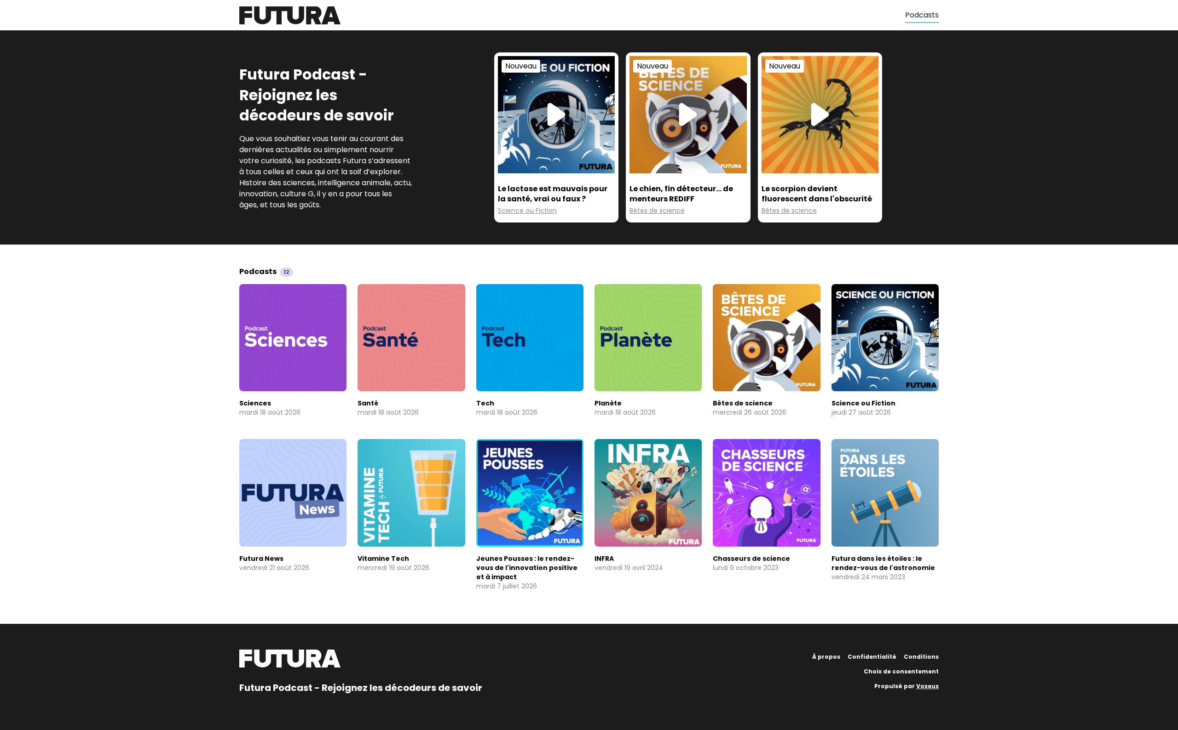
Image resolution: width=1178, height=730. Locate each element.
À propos (826, 657)
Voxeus (927, 686)
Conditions (921, 657)
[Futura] (572, 15)
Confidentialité (872, 657)
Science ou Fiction (527, 210)
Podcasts (922, 15)
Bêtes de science (657, 210)
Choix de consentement (901, 671)
